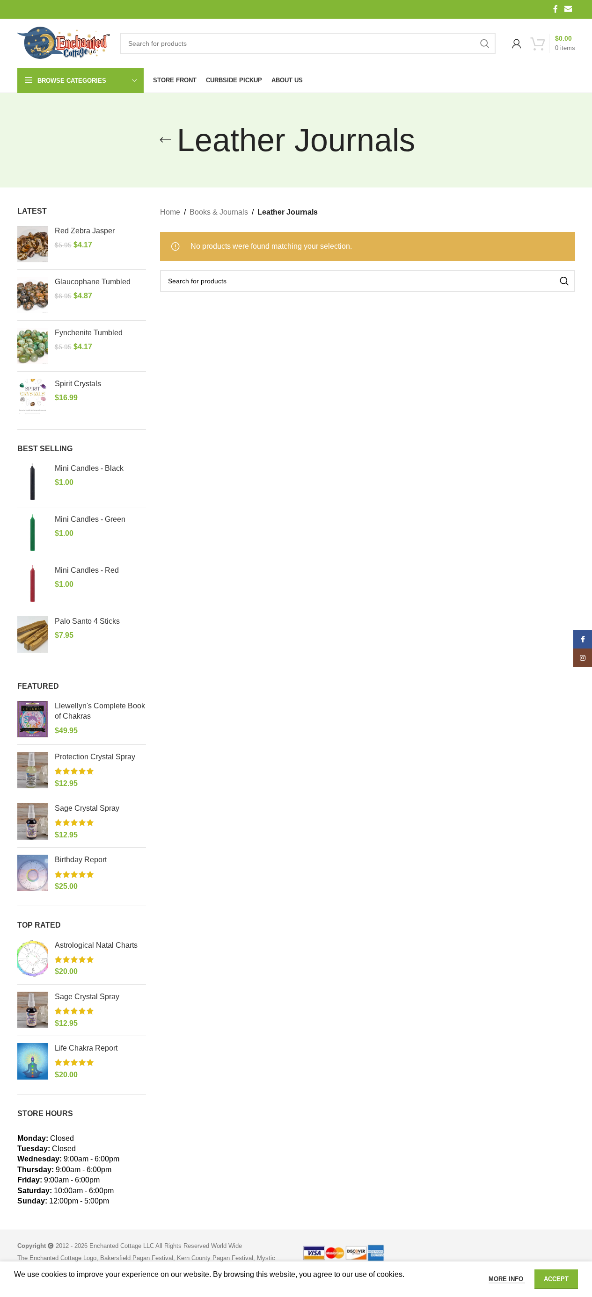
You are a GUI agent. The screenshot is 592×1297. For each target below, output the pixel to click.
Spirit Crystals (78, 384)
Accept (556, 1279)
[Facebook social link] (555, 9)
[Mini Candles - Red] (32, 583)
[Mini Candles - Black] (32, 481)
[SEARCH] (485, 43)
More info (507, 1279)
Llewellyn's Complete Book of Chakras (100, 711)
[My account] (516, 43)
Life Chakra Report (86, 1048)
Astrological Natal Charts (96, 945)
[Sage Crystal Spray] (32, 821)
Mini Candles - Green (90, 519)
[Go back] (165, 140)
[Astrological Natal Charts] (32, 958)
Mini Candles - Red (87, 570)
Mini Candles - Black (89, 468)
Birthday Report (81, 860)
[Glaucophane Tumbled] (32, 295)
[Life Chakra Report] (32, 1061)
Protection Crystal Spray (95, 757)
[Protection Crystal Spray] (32, 770)
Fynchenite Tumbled (89, 333)
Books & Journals (219, 212)
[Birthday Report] (32, 873)
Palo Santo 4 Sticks (87, 621)
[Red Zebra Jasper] (32, 244)
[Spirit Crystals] (32, 397)
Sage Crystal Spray (87, 808)
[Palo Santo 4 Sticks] (32, 634)
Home (170, 212)
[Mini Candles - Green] (32, 532)
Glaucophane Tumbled (93, 282)
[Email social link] (568, 9)
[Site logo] (64, 43)
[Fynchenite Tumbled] (32, 346)
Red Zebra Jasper (85, 231)
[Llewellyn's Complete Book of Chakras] (32, 719)
